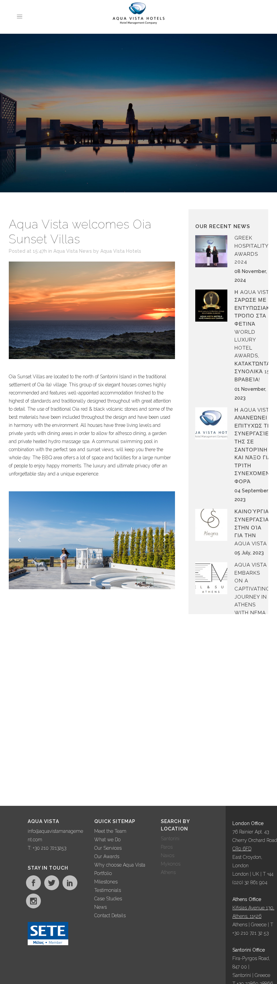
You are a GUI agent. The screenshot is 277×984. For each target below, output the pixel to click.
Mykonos (170, 864)
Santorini (170, 838)
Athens (168, 872)
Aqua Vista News (72, 251)
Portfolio (103, 873)
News (100, 907)
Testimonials (107, 890)
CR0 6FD (241, 848)
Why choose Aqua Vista (119, 865)
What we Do (107, 839)
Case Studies (108, 898)
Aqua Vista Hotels (120, 251)
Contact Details (110, 915)
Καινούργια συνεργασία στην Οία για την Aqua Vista (251, 527)
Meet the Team (110, 831)
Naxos (167, 855)
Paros (167, 847)
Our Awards (106, 856)
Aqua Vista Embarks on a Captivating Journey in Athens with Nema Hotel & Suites (252, 597)
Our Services (108, 848)
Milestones (106, 881)
